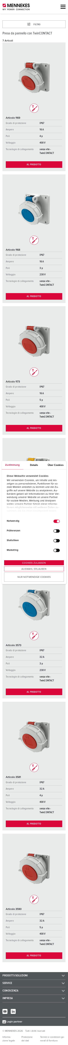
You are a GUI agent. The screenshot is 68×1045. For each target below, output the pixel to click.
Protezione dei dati (27, 1039)
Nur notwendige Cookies (34, 577)
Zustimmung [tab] (12, 465)
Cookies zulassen (34, 563)
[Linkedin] (13, 1011)
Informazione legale (8, 1039)
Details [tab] (34, 464)
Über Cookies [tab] (56, 464)
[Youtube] (4, 1011)
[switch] (56, 531)
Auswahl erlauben (33, 569)
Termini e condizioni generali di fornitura (52, 1039)
